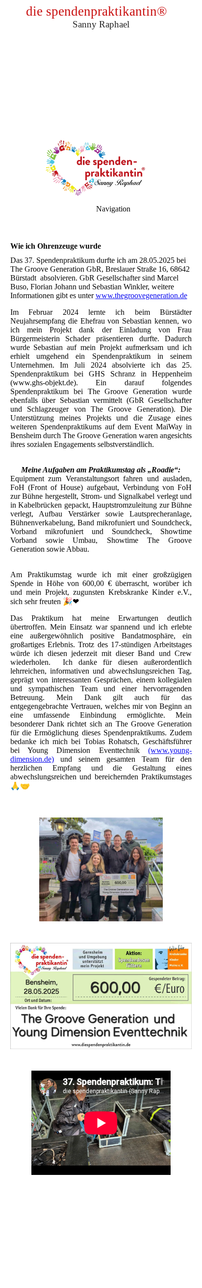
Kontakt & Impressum (101, 1255)
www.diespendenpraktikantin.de (100, 1246)
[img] (101, 68)
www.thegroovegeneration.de (141, 295)
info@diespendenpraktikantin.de (100, 1264)
